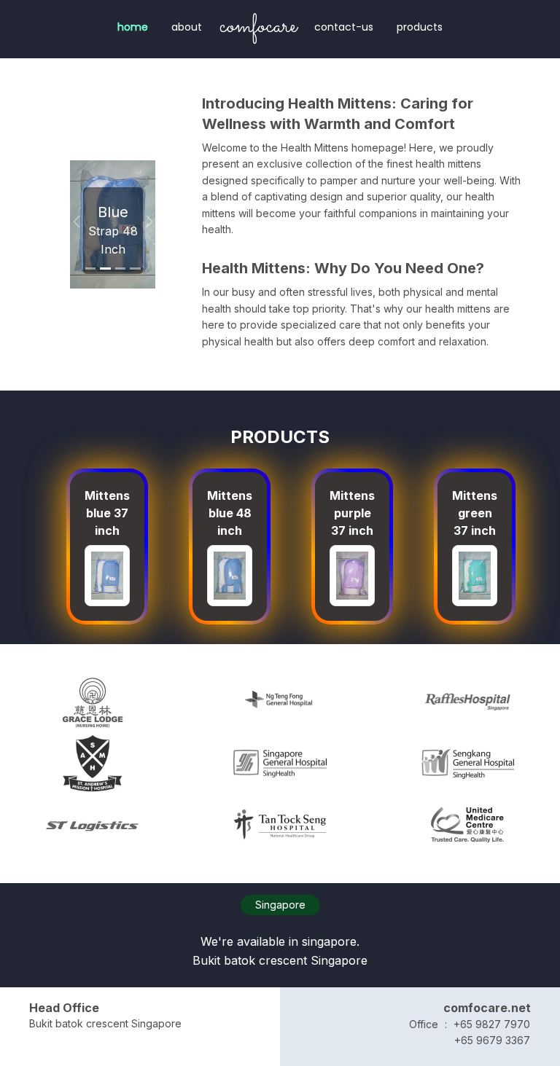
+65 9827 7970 (492, 1024)
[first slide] (90, 268)
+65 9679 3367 (492, 1040)
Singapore (280, 904)
